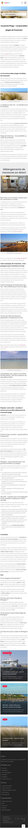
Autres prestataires (6, 772)
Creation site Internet (7, 785)
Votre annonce (5, 792)
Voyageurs (4, 776)
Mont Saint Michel (6, 810)
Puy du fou (4, 805)
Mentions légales (7, 818)
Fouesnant (6, 53)
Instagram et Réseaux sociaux (9, 790)
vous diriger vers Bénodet (21, 258)
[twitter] (20, 819)
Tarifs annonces (5, 794)
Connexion (22, 3)
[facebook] (22, 819)
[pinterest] (18, 819)
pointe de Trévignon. (17, 231)
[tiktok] (24, 819)
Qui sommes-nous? (6, 779)
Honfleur (4, 807)
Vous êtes (4, 768)
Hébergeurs (5, 770)
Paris (3, 803)
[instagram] (15, 819)
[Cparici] (5, 2)
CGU (11, 822)
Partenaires (4, 774)
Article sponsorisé (6, 788)
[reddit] (24, 820)
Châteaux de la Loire (7, 801)
